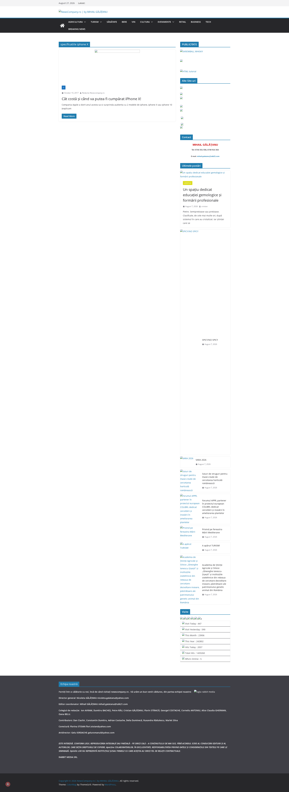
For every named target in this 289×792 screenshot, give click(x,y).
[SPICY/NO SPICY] (190, 342)
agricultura (75, 21)
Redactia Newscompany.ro (93, 93)
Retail (182, 21)
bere (124, 21)
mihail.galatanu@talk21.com (208, 156)
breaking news (76, 29)
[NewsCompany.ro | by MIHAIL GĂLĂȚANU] (62, 25)
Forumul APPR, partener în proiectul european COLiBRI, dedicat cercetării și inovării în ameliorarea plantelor (214, 507)
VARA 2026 (201, 459)
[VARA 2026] (186, 462)
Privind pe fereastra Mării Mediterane (212, 531)
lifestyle (187, 183)
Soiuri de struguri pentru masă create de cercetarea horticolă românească (214, 478)
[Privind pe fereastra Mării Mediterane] (190, 533)
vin (133, 21)
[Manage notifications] (7, 784)
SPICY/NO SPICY (210, 339)
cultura (145, 21)
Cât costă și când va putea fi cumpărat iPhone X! (101, 98)
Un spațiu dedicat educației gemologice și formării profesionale (202, 195)
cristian (204, 206)
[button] (84, 22)
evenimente (164, 21)
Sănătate (112, 21)
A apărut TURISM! (211, 545)
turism (95, 21)
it (63, 87)
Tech (208, 21)
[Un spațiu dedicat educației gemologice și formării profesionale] (205, 174)
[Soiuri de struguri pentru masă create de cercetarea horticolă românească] (190, 480)
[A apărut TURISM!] (190, 547)
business (196, 21)
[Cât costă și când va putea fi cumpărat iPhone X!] (117, 66)
